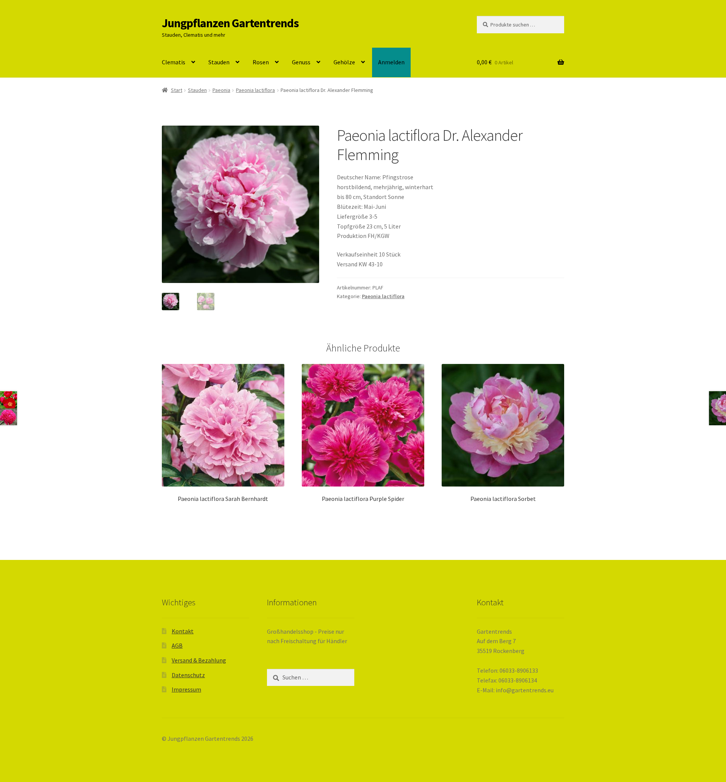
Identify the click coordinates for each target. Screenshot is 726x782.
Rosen (261, 62)
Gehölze (344, 62)
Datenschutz (188, 675)
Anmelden (391, 62)
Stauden (219, 62)
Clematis (173, 62)
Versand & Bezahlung (199, 660)
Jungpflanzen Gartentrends (230, 23)
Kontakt (183, 631)
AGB (177, 645)
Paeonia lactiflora (255, 90)
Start (176, 90)
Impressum (186, 689)
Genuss (301, 62)
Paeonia (221, 90)
